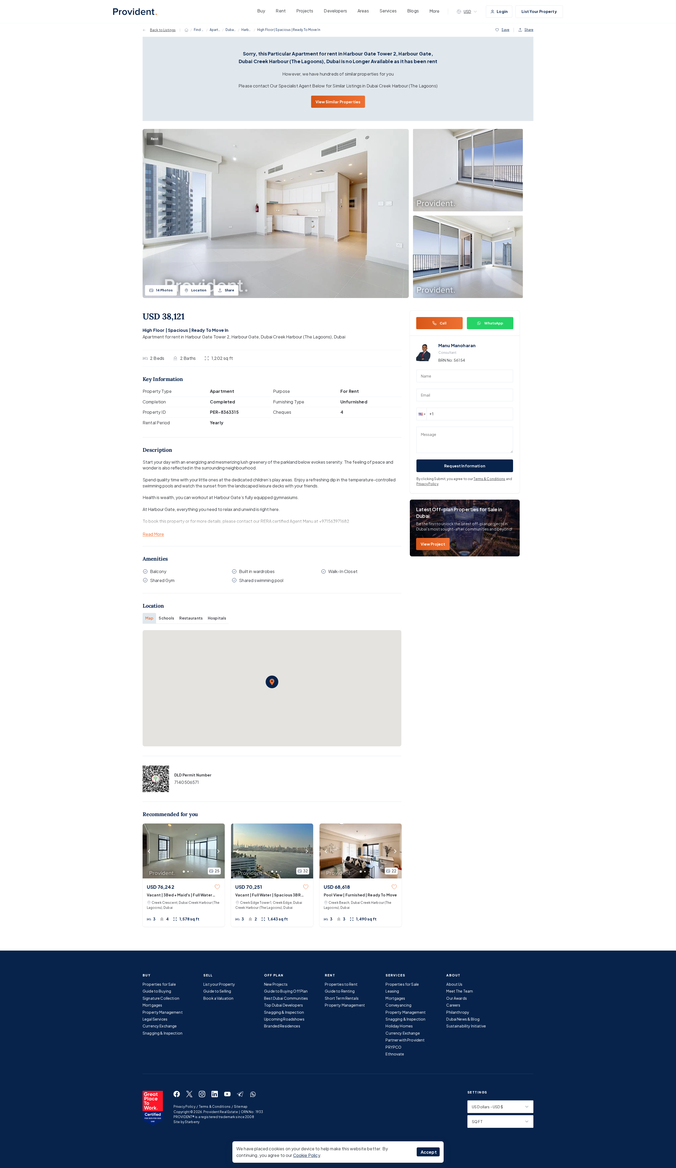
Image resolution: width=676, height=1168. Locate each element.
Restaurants (191, 618)
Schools (166, 618)
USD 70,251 (248, 887)
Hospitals (217, 618)
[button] (272, 682)
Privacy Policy (427, 484)
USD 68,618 (337, 887)
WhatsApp (493, 323)
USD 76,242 (160, 887)
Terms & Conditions (489, 479)
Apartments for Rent (215, 30)
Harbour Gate (246, 30)
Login (502, 11)
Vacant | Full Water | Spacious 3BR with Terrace (268, 895)
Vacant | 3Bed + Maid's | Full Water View (179, 895)
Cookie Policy (306, 1155)
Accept (429, 1152)
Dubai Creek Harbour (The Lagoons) (231, 30)
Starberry (192, 1122)
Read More (153, 534)
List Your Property (539, 11)
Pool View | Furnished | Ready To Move (360, 894)
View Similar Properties (338, 101)
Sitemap (240, 1107)
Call (443, 323)
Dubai (339, 336)
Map (149, 618)
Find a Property (199, 30)
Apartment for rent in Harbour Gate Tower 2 (186, 336)
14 (164, 290)
